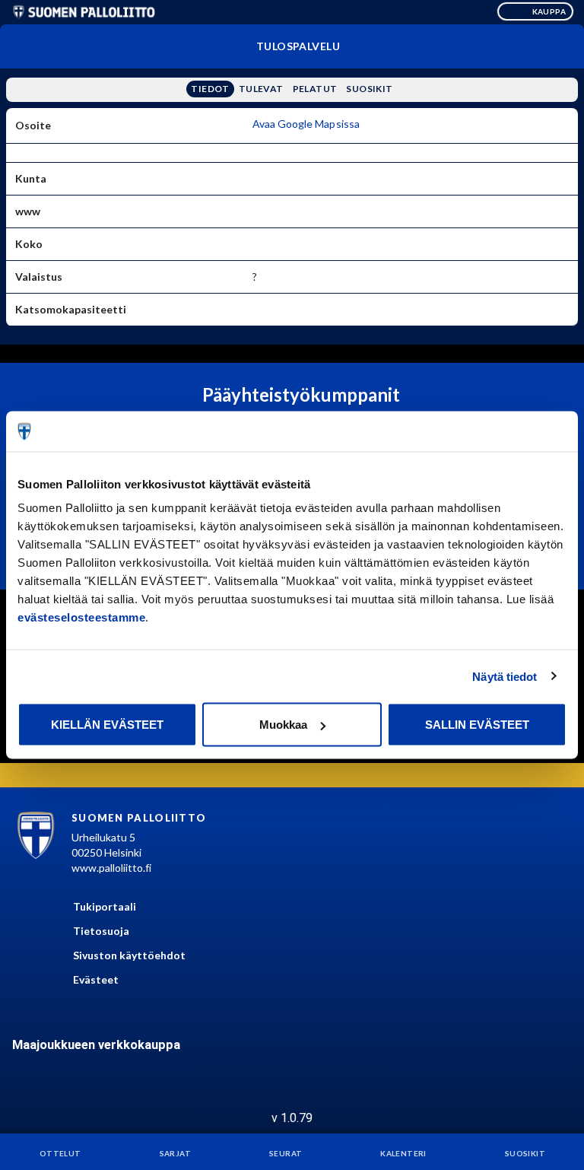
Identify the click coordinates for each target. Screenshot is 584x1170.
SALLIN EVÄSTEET (477, 724)
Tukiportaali (104, 906)
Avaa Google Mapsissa (306, 123)
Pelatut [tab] (315, 88)
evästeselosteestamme (81, 617)
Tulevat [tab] (261, 88)
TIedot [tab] (210, 88)
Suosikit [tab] (369, 88)
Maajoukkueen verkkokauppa (96, 1045)
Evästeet (96, 979)
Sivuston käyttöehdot (129, 955)
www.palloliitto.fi (111, 867)
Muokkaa (283, 724)
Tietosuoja (101, 930)
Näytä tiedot (504, 675)
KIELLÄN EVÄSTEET (107, 724)
